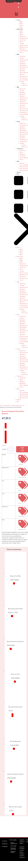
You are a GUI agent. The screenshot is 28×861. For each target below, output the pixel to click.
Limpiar (4, 445)
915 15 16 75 (10, 3)
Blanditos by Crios (22, 529)
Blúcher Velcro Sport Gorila (15, 609)
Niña (18, 87)
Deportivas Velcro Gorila (15, 807)
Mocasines (22, 69)
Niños (21, 23)
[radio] (6, 424)
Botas (21, 42)
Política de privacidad (13, 848)
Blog (18, 174)
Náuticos (22, 74)
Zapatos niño (7, 405)
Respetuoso (20, 29)
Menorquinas (23, 65)
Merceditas (23, 49)
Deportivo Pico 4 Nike (15, 576)
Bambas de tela (24, 47)
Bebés (21, 34)
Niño (18, 54)
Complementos (23, 78)
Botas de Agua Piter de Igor (15, 707)
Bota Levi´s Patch (15, 674)
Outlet (19, 20)
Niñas (21, 22)
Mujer (21, 25)
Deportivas (22, 36)
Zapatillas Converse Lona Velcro (15, 774)
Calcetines (22, 40)
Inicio (1, 405)
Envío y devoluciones (14, 843)
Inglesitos (22, 71)
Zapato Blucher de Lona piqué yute (15, 641)
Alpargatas (23, 63)
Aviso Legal (13, 846)
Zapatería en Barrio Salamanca (22, 855)
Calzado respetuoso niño (18, 405)
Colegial (22, 43)
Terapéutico (20, 149)
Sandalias (22, 62)
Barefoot (22, 163)
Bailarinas (22, 92)
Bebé (21, 27)
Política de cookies (13, 852)
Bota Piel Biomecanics (15, 741)
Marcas (19, 172)
